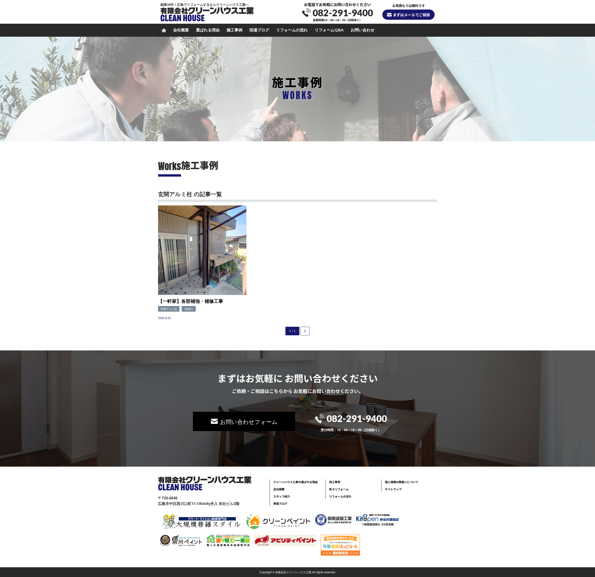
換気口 (189, 309)
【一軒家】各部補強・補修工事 (190, 300)
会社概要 (181, 30)
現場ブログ (259, 30)
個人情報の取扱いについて (401, 482)
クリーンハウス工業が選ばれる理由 (295, 482)
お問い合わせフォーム (249, 421)
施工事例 (234, 30)
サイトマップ (393, 489)
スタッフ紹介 (281, 496)
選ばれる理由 (208, 30)
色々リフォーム (339, 489)
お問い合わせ (362, 30)
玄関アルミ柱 (168, 309)
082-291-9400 (343, 12)
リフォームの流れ (292, 30)
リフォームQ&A (329, 30)
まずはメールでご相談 (411, 14)
